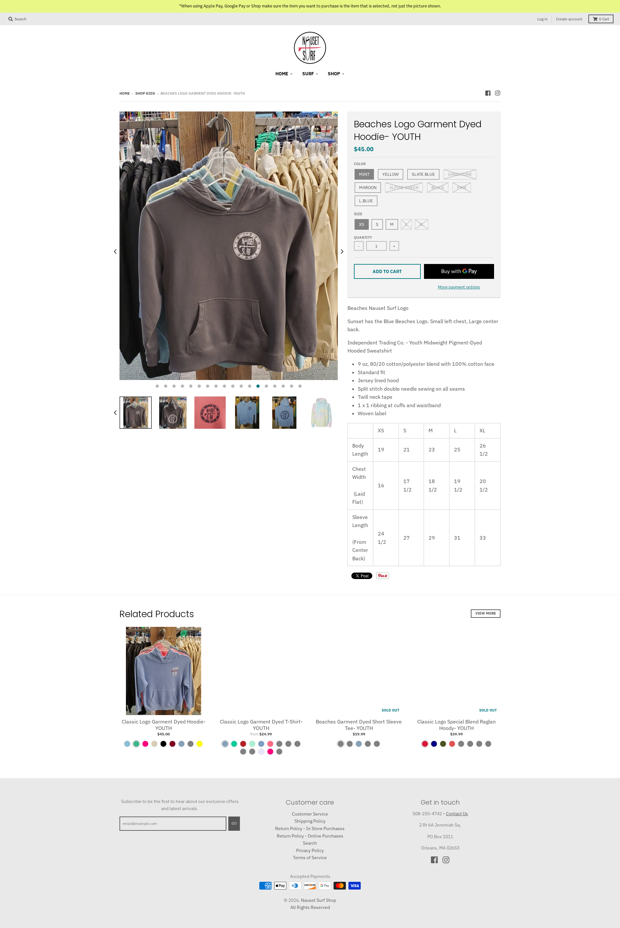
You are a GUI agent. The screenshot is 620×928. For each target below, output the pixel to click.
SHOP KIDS (145, 93)
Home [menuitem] (281, 74)
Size (358, 214)
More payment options (459, 287)
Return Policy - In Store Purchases (310, 828)
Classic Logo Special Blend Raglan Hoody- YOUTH (456, 725)
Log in (542, 18)
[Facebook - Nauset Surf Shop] (488, 93)
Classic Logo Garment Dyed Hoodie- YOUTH (163, 725)
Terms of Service (310, 857)
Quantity (363, 237)
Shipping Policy (310, 821)
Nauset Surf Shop (318, 900)
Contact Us (457, 814)
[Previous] (115, 251)
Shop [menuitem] (334, 74)
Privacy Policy (310, 850)
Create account (569, 18)
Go (234, 823)
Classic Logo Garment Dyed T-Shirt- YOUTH (261, 725)
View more (485, 613)
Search (310, 843)
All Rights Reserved (310, 907)
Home (124, 93)
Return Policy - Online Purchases (310, 836)
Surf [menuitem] (308, 74)
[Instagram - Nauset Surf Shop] (498, 93)
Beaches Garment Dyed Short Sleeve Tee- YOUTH (359, 725)
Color (360, 164)
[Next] (342, 251)
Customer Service (310, 814)
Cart (604, 18)
